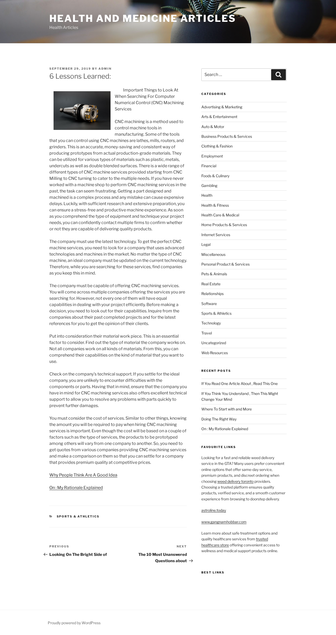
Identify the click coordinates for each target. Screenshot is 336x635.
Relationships (212, 293)
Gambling (209, 185)
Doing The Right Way (219, 419)
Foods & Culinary (215, 176)
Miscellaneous (213, 254)
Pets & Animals (214, 274)
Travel (206, 333)
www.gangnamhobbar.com (223, 522)
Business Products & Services (226, 136)
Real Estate (210, 284)
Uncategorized (213, 343)
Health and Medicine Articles (142, 18)
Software (209, 303)
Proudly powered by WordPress (74, 623)
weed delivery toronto (235, 481)
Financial (208, 166)
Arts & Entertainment (219, 116)
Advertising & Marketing (221, 107)
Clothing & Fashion (217, 146)
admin (105, 68)
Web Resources (214, 352)
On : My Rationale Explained (76, 487)
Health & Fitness (215, 205)
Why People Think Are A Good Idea (83, 475)
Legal (206, 244)
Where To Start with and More (226, 409)
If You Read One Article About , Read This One (239, 383)
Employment (212, 156)
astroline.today (213, 510)
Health (206, 195)
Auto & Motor (212, 126)
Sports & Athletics (78, 516)
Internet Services (215, 234)
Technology (211, 323)
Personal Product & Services (225, 264)
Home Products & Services (224, 224)
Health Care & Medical (220, 215)
